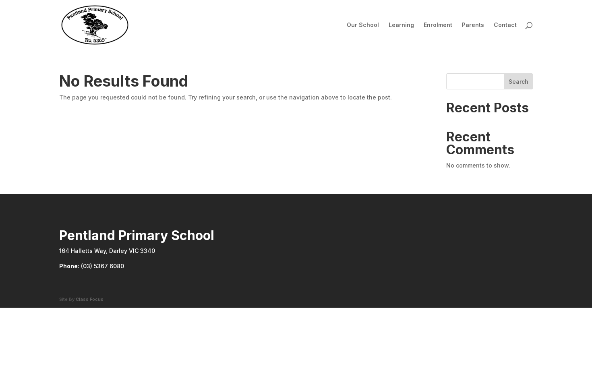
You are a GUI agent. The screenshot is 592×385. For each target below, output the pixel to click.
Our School (363, 25)
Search (518, 81)
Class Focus (89, 299)
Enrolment (438, 25)
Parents (473, 25)
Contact (505, 25)
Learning (401, 25)
